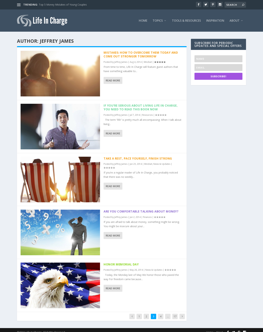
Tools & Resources (186, 21)
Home (143, 21)
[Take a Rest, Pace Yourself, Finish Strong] (60, 179)
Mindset (148, 62)
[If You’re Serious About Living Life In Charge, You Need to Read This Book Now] (60, 126)
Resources (147, 114)
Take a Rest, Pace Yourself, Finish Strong (138, 158)
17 (175, 316)
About (235, 21)
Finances (147, 217)
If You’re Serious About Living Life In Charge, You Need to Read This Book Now (141, 107)
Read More (113, 80)
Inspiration (215, 21)
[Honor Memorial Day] (60, 285)
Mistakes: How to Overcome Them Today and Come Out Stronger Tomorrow (141, 54)
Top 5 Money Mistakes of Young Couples (63, 4)
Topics (158, 21)
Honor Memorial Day (121, 264)
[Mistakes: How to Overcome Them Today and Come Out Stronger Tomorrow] (60, 73)
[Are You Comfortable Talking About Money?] (60, 232)
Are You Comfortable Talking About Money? (141, 211)
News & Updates (161, 163)
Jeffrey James (120, 62)
